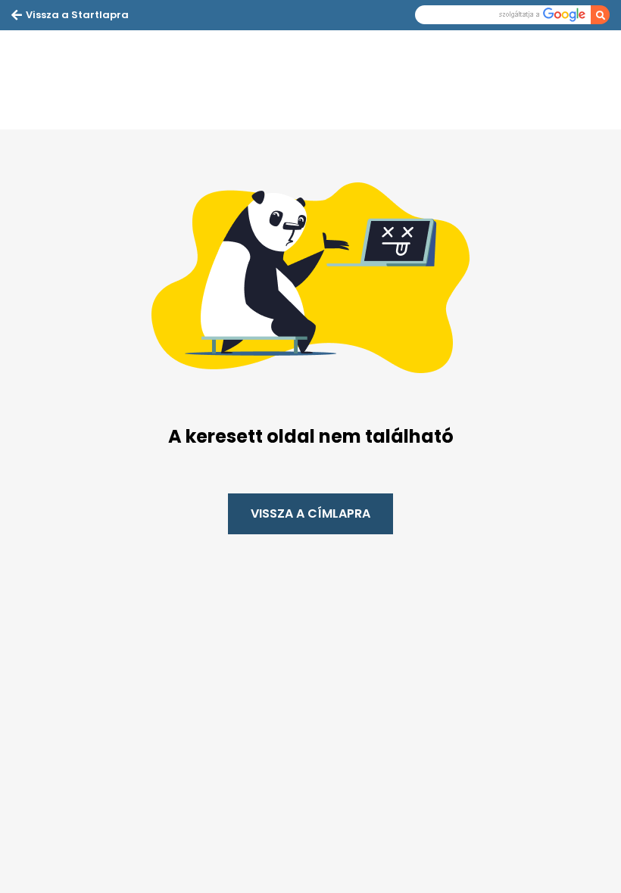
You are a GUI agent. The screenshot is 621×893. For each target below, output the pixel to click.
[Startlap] (87, 80)
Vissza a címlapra (310, 513)
